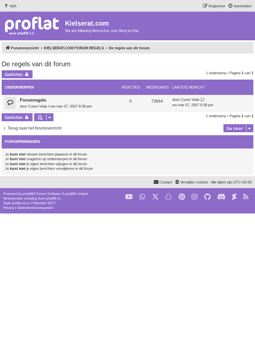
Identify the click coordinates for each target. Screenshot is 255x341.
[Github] (207, 196)
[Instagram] (194, 196)
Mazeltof (40, 203)
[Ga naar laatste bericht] (202, 100)
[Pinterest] (182, 196)
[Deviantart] (234, 196)
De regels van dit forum (36, 64)
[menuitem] (9, 6)
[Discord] (221, 196)
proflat (17, 203)
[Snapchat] (169, 196)
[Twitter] (155, 196)
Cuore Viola (37, 106)
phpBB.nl (53, 198)
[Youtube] (129, 196)
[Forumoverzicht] (33, 25)
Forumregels (33, 100)
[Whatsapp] (142, 196)
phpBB (28, 193)
